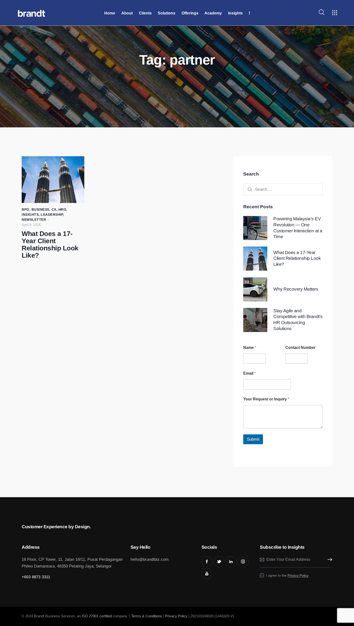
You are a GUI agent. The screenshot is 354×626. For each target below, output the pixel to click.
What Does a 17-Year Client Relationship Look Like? (50, 244)
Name (249, 348)
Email (249, 374)
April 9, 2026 (31, 225)
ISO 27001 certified (96, 616)
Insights (30, 214)
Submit (253, 439)
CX (54, 209)
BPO (25, 209)
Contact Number (300, 348)
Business (40, 209)
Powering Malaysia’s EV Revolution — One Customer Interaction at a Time (297, 227)
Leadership (52, 214)
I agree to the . (287, 575)
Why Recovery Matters (295, 289)
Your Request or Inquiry (266, 399)
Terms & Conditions (146, 616)
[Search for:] (283, 189)
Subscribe (328, 559)
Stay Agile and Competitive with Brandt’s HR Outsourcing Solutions (298, 319)
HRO (62, 209)
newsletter (34, 220)
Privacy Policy (298, 575)
